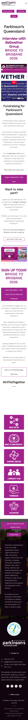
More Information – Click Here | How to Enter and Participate (14, 294)
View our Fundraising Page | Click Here (14, 372)
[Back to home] (8, 3)
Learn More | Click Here (14, 239)
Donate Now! (21, 11)
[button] (26, 3)
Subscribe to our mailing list (14, 709)
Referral (14, 16)
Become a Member (8, 11)
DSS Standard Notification (14, 713)
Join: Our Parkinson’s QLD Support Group (15, 525)
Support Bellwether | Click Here (14, 179)
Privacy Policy (14, 711)
